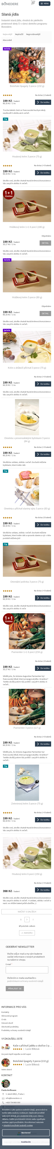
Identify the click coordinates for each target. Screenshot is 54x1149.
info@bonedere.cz (14, 1098)
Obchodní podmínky (10, 1026)
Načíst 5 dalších (27, 912)
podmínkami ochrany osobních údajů (25, 981)
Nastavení (26, 1133)
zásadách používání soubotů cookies (18, 1125)
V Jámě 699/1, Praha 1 (15, 1094)
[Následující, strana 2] (27, 919)
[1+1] (27, 206)
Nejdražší (19, 34)
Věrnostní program (9, 1016)
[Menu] (44, 3)
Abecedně (7, 40)
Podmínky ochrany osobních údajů (16, 1030)
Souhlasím (26, 1142)
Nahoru (28, 933)
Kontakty (5, 1012)
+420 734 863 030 (13, 1102)
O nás (3, 1019)
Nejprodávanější (33, 34)
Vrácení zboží (7, 1023)
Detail (45, 243)
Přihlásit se (15, 988)
